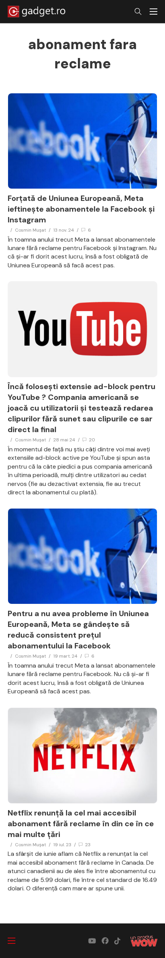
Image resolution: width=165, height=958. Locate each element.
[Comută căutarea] (138, 11)
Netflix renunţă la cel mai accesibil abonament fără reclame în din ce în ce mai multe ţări (81, 823)
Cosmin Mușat (30, 230)
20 (92, 440)
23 (88, 845)
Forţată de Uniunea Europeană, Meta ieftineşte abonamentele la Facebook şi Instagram (81, 209)
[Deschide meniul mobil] (153, 11)
